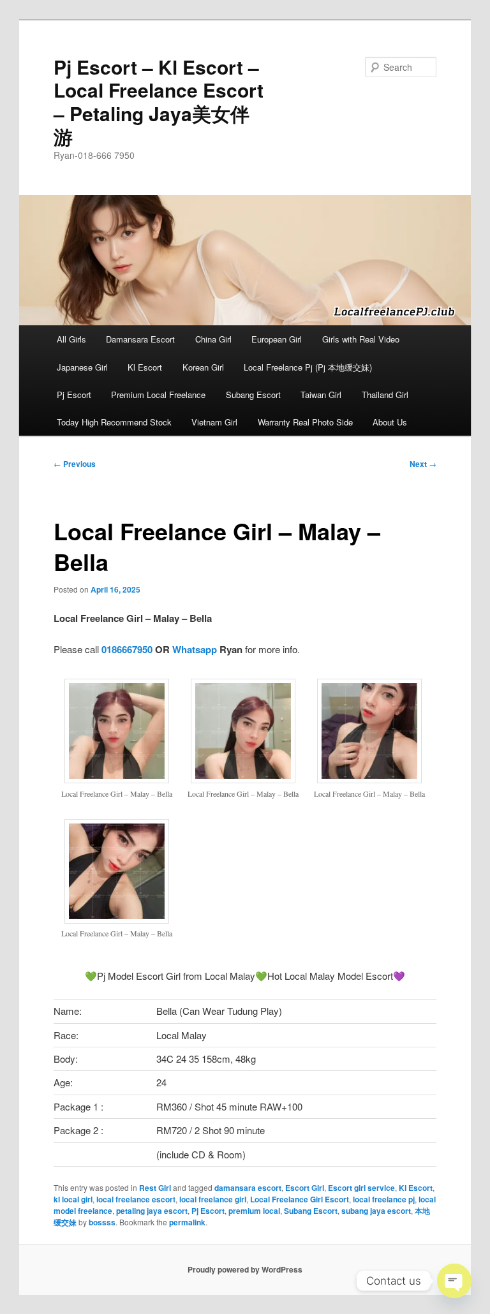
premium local (254, 1210)
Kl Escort (145, 367)
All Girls (71, 339)
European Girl (276, 339)
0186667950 (126, 649)
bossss (102, 1222)
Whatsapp (194, 649)
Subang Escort (253, 394)
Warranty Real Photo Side (305, 422)
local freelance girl (212, 1199)
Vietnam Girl (214, 422)
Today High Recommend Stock (114, 422)
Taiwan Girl (321, 394)
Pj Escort (74, 394)
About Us (390, 422)
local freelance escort (135, 1199)
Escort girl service (361, 1187)
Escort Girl (304, 1187)
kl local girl (73, 1199)
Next (423, 463)
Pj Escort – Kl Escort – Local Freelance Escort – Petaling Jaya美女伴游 (159, 101)
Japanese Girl (82, 367)
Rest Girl (155, 1187)
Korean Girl (203, 367)
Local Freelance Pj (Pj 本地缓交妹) (308, 367)
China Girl (213, 339)
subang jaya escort (376, 1210)
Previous (75, 463)
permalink (187, 1222)
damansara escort (247, 1187)
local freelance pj (384, 1199)
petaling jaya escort (152, 1210)
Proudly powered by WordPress (245, 1269)
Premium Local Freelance (158, 394)
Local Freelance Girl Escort (299, 1199)
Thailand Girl (385, 394)
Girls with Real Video (360, 339)
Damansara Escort (140, 339)
